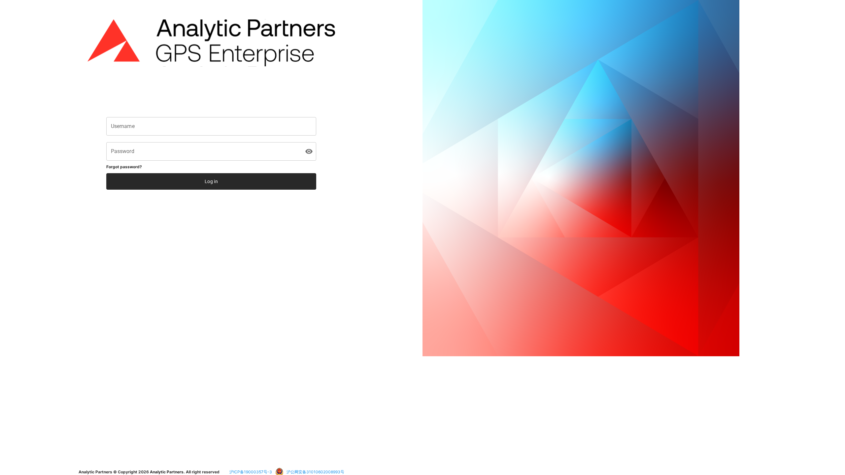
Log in (211, 181)
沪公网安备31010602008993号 (315, 471)
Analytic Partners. (167, 471)
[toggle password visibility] (309, 151)
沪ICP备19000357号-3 (250, 471)
